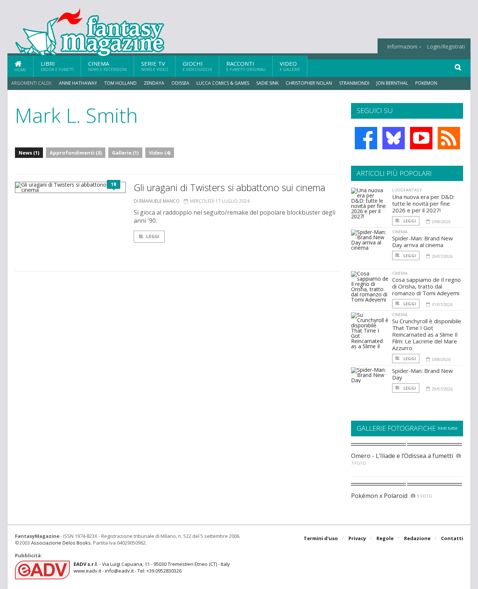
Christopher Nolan (309, 83)
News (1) (29, 152)
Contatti (452, 538)
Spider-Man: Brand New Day (422, 374)
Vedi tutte (447, 428)
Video (290, 66)
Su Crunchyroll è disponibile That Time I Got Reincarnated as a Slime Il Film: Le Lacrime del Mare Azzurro (426, 334)
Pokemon (426, 83)
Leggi (152, 236)
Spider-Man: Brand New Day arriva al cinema (422, 241)
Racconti (246, 66)
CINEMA (399, 232)
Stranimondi (354, 83)
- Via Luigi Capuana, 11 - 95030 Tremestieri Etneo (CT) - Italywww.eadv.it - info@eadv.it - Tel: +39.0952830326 (152, 567)
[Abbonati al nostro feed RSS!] (449, 138)
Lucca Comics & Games (222, 83)
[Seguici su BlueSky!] (393, 138)
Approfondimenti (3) (76, 152)
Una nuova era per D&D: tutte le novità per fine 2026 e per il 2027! (423, 203)
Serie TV (154, 66)
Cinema (107, 66)
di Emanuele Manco (157, 201)
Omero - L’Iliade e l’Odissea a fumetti (402, 456)
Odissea (180, 83)
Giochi (197, 66)
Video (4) (159, 152)
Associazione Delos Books (61, 542)
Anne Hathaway (78, 83)
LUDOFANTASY (407, 190)
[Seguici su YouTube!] (421, 138)
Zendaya (154, 83)
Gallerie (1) (125, 152)
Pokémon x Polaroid (379, 496)
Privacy (357, 538)
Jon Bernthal (392, 83)
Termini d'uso (321, 538)
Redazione (417, 538)
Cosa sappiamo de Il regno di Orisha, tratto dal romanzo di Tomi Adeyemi (426, 286)
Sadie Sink (267, 83)
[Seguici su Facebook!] (366, 138)
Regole (385, 538)
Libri (57, 66)
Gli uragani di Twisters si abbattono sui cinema (229, 187)
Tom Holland (120, 83)
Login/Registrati (446, 46)
